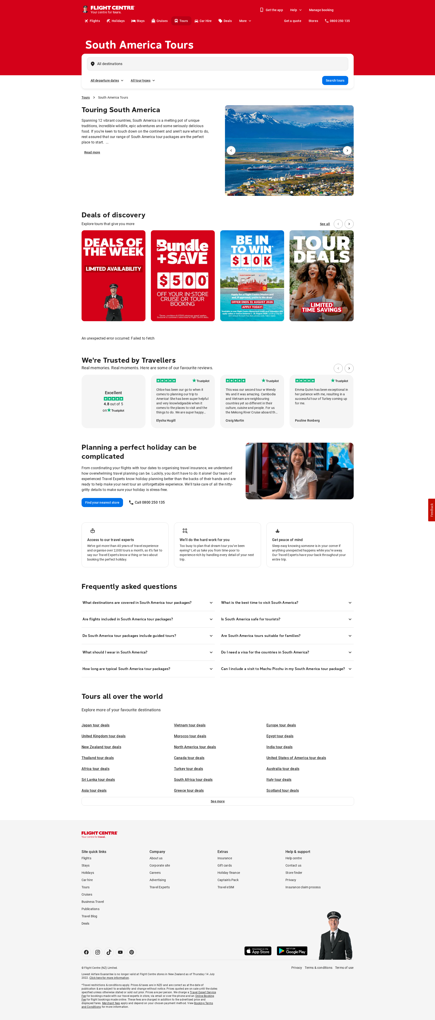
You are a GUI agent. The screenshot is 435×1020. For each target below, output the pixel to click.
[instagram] (97, 952)
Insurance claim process (303, 887)
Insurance (225, 858)
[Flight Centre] (100, 834)
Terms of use (344, 967)
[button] (218, 801)
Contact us (293, 865)
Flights (95, 21)
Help (293, 10)
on (105, 410)
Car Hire (206, 21)
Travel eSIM (226, 887)
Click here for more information (109, 977)
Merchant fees (111, 1003)
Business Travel (93, 901)
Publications (90, 909)
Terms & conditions (318, 967)
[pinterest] (131, 952)
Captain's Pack (228, 880)
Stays (141, 21)
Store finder (293, 872)
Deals (228, 21)
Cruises (162, 21)
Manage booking (321, 10)
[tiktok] (109, 952)
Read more (92, 152)
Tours (183, 21)
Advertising (158, 880)
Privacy (290, 880)
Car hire (87, 880)
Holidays (118, 21)
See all (325, 224)
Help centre (293, 858)
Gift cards (225, 865)
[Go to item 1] (289, 192)
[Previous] (231, 150)
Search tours (335, 80)
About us (156, 858)
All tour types (140, 80)
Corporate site (160, 865)
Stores (313, 21)
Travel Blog (89, 916)
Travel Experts (160, 887)
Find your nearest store (102, 502)
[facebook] (86, 952)
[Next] (347, 150)
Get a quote (292, 21)
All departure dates (105, 80)
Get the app (274, 10)
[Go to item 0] (286, 192)
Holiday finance (229, 872)
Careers (155, 872)
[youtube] (120, 952)
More (243, 21)
